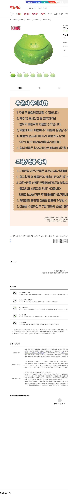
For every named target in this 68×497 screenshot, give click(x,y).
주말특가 (43, 14)
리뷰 (40, 88)
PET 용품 (29, 20)
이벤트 (61, 14)
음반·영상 (26, 14)
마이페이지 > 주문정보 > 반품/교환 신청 (34, 353)
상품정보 (19, 88)
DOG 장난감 (46, 20)
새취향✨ (19, 14)
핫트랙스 (31, 8)
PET (22, 20)
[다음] (56, 48)
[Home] (10, 19)
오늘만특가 (35, 14)
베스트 (50, 14)
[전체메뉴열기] (12, 14)
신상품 (55, 14)
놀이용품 (37, 20)
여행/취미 (15, 20)
